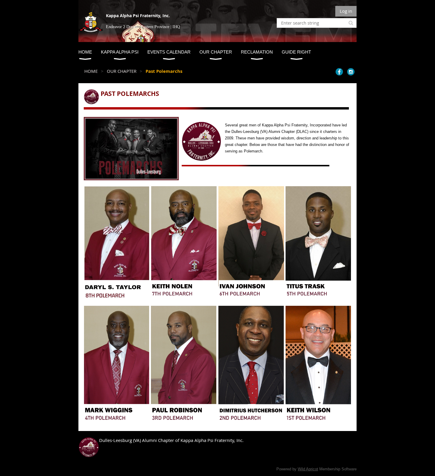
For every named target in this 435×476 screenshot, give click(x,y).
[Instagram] (351, 71)
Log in (346, 11)
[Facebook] (339, 71)
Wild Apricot (308, 469)
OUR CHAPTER (121, 71)
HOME (91, 71)
